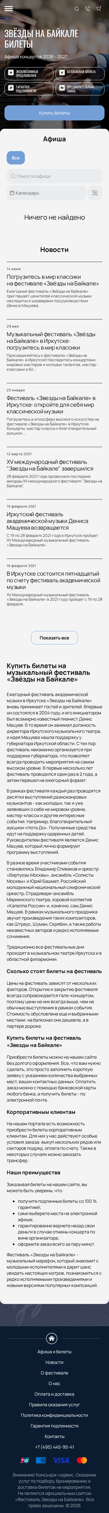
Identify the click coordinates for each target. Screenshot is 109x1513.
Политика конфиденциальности (54, 1415)
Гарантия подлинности (55, 1426)
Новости (54, 1362)
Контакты (55, 1436)
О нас (54, 1383)
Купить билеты (54, 113)
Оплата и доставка (54, 1394)
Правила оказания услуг (54, 1405)
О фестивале (54, 1373)
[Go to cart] (99, 8)
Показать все (54, 638)
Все (16, 158)
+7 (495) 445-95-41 (54, 1447)
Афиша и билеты (54, 1352)
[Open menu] (8, 9)
